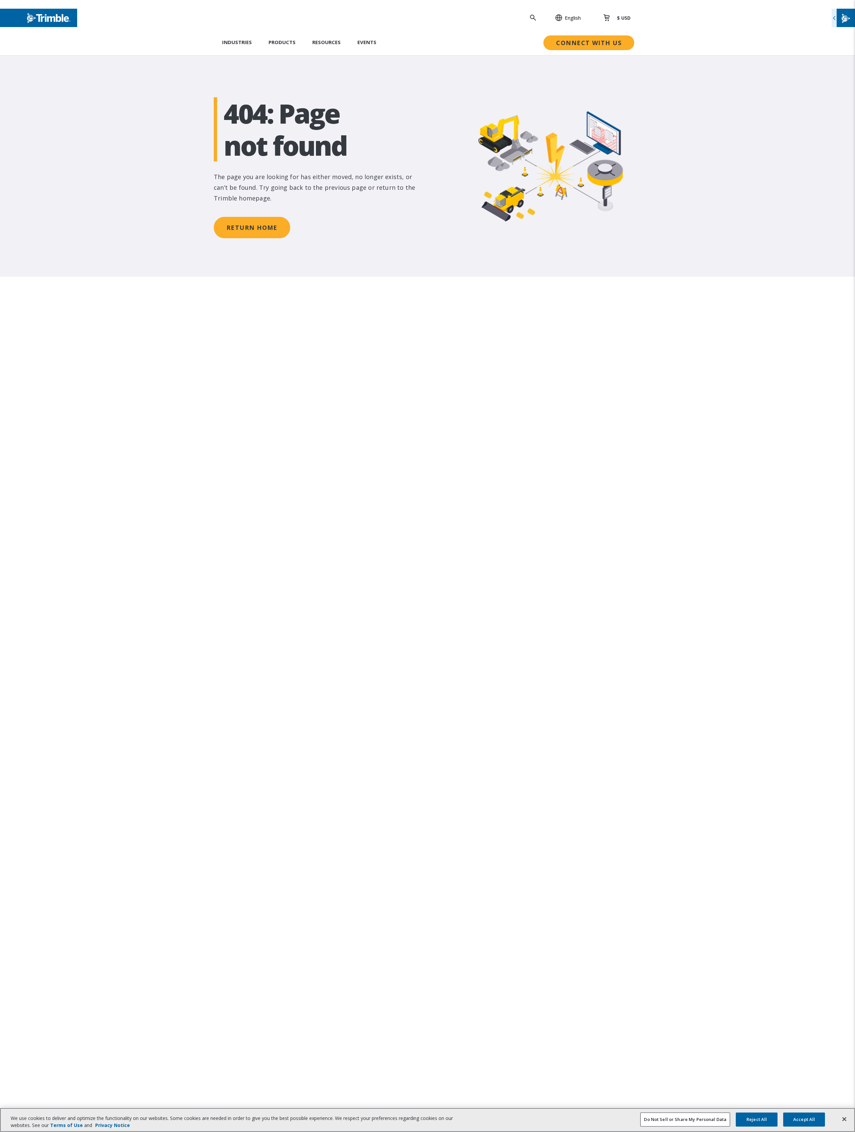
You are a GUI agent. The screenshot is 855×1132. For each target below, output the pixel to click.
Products (282, 42)
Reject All (756, 1119)
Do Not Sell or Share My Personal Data (685, 1119)
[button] (564, 18)
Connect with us (589, 43)
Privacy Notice (112, 1125)
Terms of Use (66, 1125)
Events (366, 42)
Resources (326, 42)
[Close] (844, 1119)
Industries (237, 42)
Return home (252, 228)
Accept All (804, 1119)
